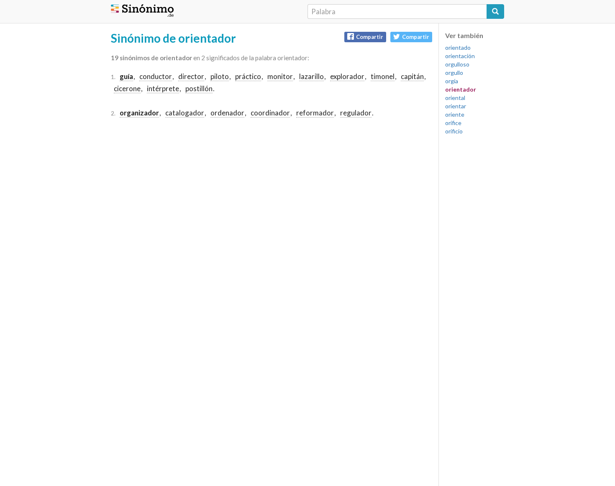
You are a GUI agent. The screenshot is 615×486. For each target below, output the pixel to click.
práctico (248, 76)
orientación (460, 55)
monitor (280, 76)
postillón (199, 88)
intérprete (163, 88)
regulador (356, 112)
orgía (451, 80)
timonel (383, 76)
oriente (454, 114)
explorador (347, 76)
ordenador (227, 112)
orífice (453, 122)
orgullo (454, 72)
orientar (455, 106)
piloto (219, 76)
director (191, 76)
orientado (458, 47)
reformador (315, 112)
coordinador (270, 112)
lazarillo (311, 76)
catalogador (184, 112)
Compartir (369, 36)
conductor (155, 76)
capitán (412, 76)
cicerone (127, 88)
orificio (454, 131)
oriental (455, 97)
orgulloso (457, 64)
